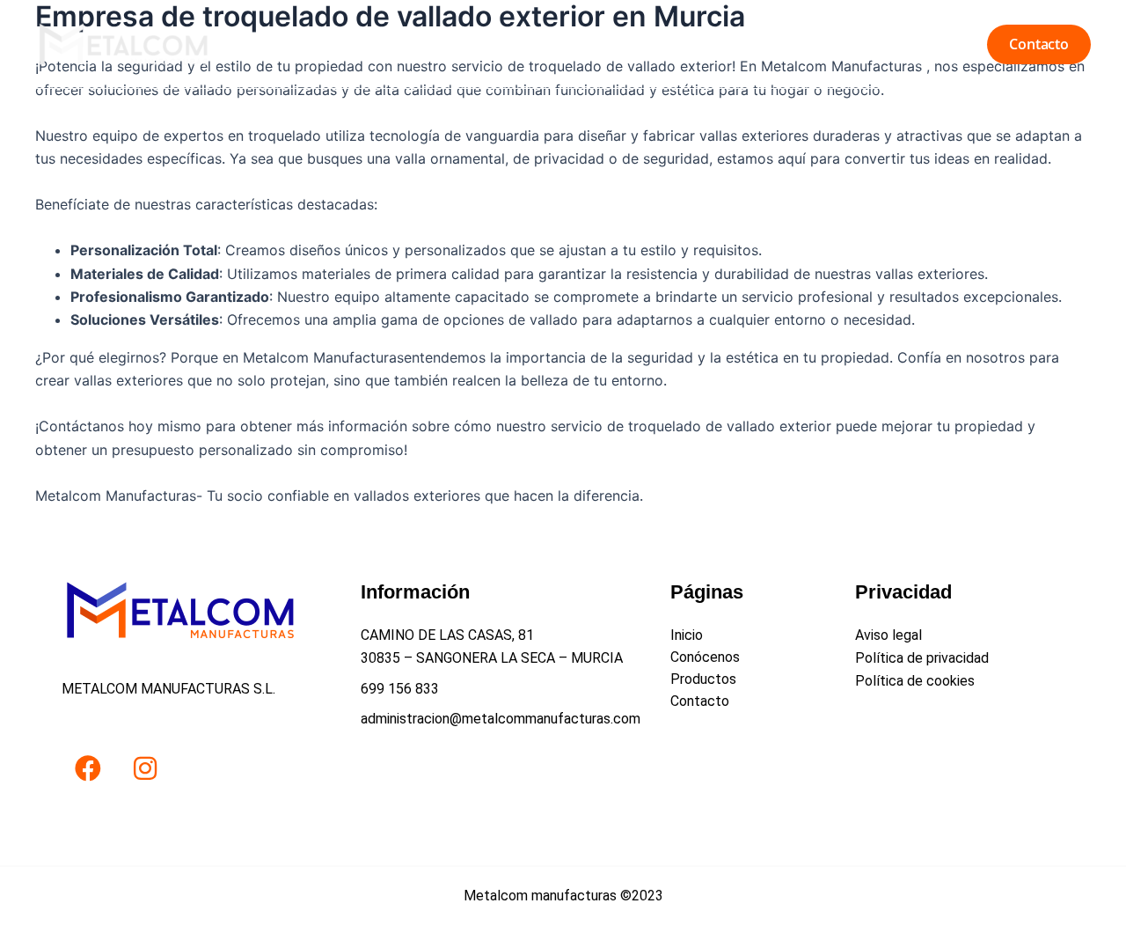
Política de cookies (915, 680)
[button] (1039, 44)
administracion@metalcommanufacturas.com (500, 718)
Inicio (739, 44)
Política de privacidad (922, 658)
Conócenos (822, 44)
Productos (921, 44)
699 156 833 (400, 688)
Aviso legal (888, 635)
